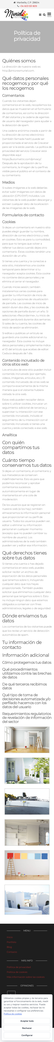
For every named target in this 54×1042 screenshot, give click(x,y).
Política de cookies (17, 972)
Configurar (27, 1035)
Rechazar (27, 1028)
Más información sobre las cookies (26, 977)
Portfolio (11, 942)
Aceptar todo (27, 1021)
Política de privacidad (19, 967)
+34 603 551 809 (28, 6)
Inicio (10, 937)
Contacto (12, 952)
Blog (9, 947)
